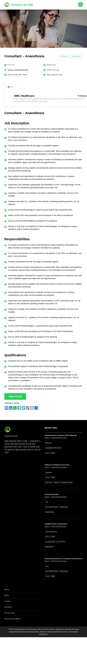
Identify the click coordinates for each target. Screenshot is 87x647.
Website (83, 96)
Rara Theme (63, 632)
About (6, 595)
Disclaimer (8, 607)
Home (6, 589)
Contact (7, 601)
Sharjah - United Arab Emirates (18, 70)
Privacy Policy (9, 613)
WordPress (43, 634)
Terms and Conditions (12, 619)
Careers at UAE (22, 4)
